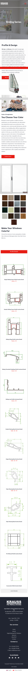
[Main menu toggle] (25, 4)
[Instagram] (12, 657)
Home (14, 629)
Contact (14, 639)
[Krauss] (4, 3)
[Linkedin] (15, 657)
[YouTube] (18, 657)
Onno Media (14, 666)
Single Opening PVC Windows (14, 633)
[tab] (14, 68)
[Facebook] (9, 657)
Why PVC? (14, 637)
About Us (14, 635)
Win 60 (14, 631)
